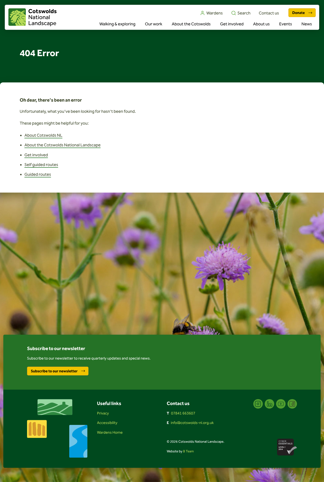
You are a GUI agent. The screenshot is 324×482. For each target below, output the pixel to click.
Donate (298, 12)
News (306, 24)
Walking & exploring (117, 24)
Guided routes (37, 174)
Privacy (103, 413)
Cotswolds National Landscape (32, 17)
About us (261, 24)
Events (285, 24)
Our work (153, 24)
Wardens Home (110, 432)
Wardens (214, 13)
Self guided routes (41, 164)
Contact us (269, 13)
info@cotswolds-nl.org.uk (192, 422)
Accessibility (107, 422)
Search (243, 13)
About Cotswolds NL (43, 135)
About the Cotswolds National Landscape (62, 145)
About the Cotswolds (191, 24)
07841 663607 (183, 413)
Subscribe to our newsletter (54, 371)
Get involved (232, 24)
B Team (188, 451)
